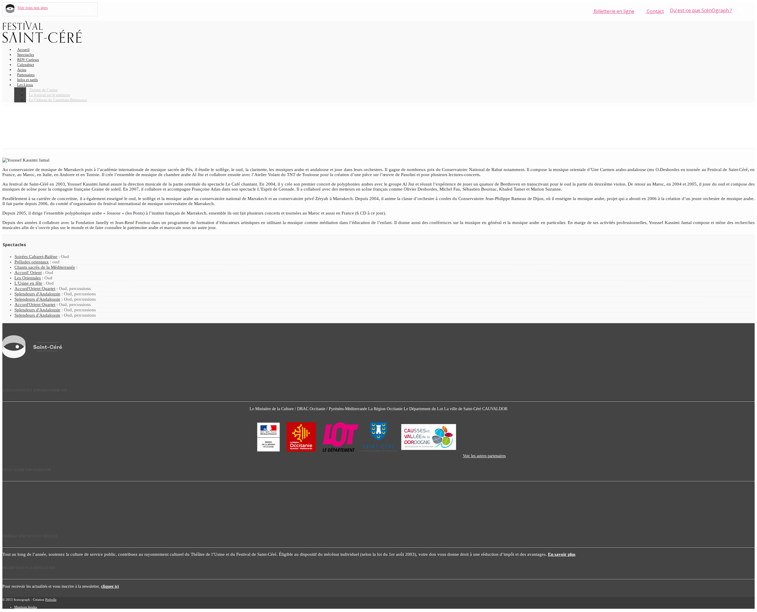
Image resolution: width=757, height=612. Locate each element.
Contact (655, 11)
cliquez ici (110, 586)
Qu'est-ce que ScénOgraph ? (701, 10)
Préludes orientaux (31, 262)
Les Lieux (25, 85)
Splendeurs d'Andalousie (37, 293)
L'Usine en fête (28, 283)
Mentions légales (25, 607)
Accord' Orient (28, 272)
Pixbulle (50, 599)
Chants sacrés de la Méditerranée (44, 267)
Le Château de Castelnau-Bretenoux (58, 100)
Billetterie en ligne (613, 11)
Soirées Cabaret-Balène (35, 256)
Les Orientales (27, 278)
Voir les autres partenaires (484, 456)
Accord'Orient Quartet (34, 288)
